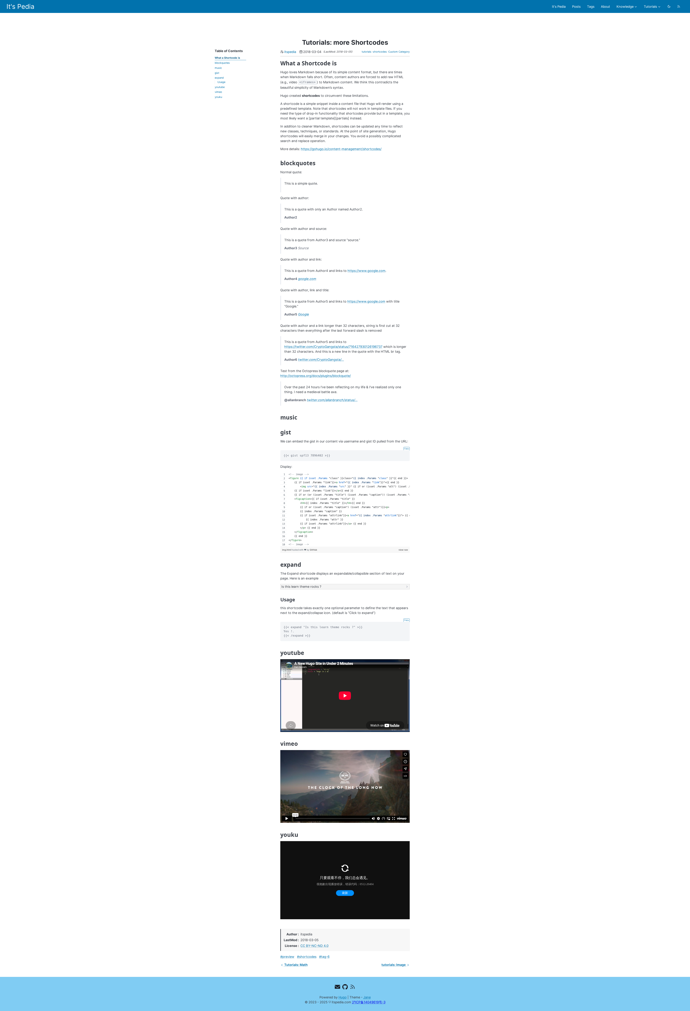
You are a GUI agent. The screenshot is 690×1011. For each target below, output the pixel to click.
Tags (590, 6)
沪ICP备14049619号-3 (368, 1002)
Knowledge (625, 6)
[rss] (679, 6)
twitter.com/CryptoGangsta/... (321, 359)
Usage (221, 82)
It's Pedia (20, 6)
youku (218, 96)
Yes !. (300, 587)
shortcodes (380, 51)
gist (217, 72)
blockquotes (222, 62)
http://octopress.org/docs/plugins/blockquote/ (315, 376)
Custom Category (399, 51)
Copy (406, 448)
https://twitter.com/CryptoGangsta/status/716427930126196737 (333, 347)
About (605, 6)
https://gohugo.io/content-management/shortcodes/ (341, 149)
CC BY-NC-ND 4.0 (314, 946)
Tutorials (650, 6)
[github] (345, 987)
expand (219, 77)
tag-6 (325, 957)
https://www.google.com (366, 271)
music (218, 67)
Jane (367, 997)
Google (303, 314)
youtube (220, 87)
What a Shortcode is (227, 57)
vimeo (218, 91)
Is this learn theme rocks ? (301, 586)
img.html (287, 549)
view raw (403, 549)
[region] (345, 509)
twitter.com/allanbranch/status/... (332, 400)
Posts (576, 6)
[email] (337, 987)
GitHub (313, 549)
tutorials (366, 51)
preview (288, 957)
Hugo (343, 997)
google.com (307, 279)
